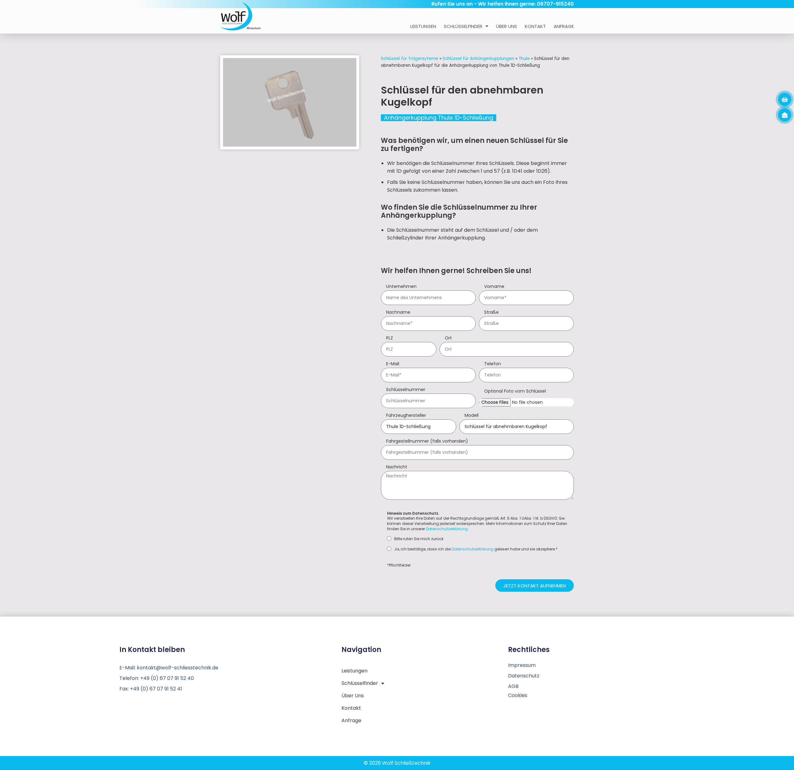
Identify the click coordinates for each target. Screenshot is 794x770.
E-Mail (392, 364)
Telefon (492, 364)
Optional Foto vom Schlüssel (515, 391)
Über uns (506, 26)
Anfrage (564, 26)
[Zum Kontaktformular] (784, 114)
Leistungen (423, 26)
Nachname (398, 312)
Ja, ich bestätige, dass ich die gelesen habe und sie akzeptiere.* (476, 549)
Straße (491, 312)
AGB (513, 686)
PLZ (389, 338)
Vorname (494, 286)
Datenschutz (523, 675)
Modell (472, 415)
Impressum (522, 665)
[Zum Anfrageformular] (784, 99)
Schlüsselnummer (405, 390)
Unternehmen (401, 286)
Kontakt (535, 26)
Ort (448, 338)
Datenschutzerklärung (447, 528)
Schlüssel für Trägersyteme (409, 59)
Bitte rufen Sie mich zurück (419, 538)
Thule (524, 59)
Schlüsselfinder (463, 26)
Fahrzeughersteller (406, 415)
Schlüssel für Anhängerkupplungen (478, 59)
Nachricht (396, 467)
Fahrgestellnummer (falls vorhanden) (427, 441)
